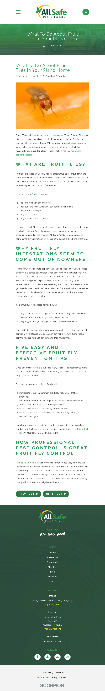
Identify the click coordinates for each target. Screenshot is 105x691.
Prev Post (27, 494)
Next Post (54, 494)
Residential (52, 557)
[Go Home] (44, 46)
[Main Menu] (18, 12)
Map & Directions (52, 604)
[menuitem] (40, 677)
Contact (52, 581)
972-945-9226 (52, 534)
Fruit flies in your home (27, 462)
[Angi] (47, 657)
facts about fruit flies (30, 194)
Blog (52, 571)
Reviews (52, 576)
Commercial (52, 562)
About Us (52, 567)
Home (52, 552)
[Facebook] (37, 657)
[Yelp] (67, 657)
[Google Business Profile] (57, 657)
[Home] (51, 12)
